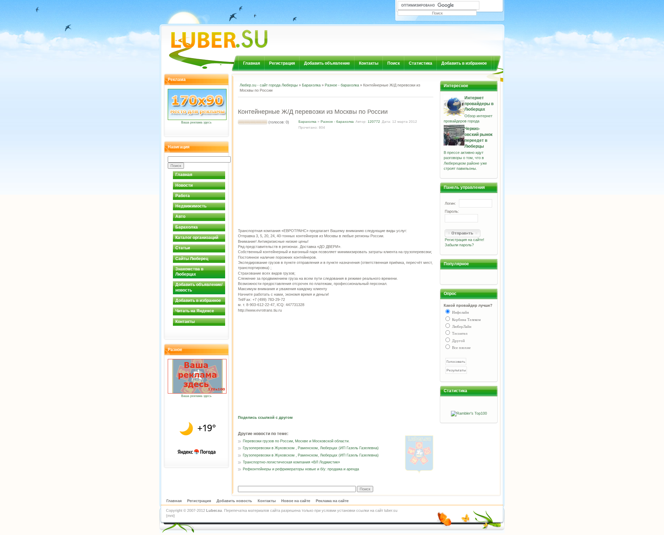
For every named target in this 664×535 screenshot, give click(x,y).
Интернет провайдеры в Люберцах (479, 103)
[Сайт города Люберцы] (237, 36)
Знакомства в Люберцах (189, 272)
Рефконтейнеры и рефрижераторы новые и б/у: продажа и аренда (301, 469)
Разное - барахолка (342, 85)
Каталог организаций (196, 237)
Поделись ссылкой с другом (265, 417)
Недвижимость (190, 206)
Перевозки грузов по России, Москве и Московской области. (296, 441)
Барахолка (186, 227)
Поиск (393, 63)
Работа (182, 195)
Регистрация (282, 63)
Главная (251, 63)
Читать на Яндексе (194, 310)
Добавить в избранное (464, 63)
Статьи (182, 248)
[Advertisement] (319, 102)
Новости (184, 185)
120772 (374, 121)
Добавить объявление (327, 63)
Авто (180, 216)
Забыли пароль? (459, 245)
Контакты (368, 63)
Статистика (420, 63)
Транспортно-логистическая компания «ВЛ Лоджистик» (291, 462)
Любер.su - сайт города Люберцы (269, 85)
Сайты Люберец (191, 258)
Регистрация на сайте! (464, 240)
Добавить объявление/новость (198, 287)
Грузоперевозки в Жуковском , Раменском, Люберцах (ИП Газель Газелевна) (311, 448)
